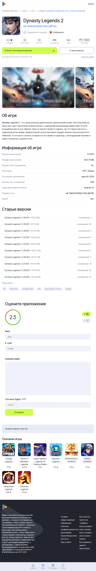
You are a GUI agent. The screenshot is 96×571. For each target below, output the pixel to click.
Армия (68, 289)
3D (4, 289)
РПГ (33, 11)
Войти (91, 4)
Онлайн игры (27, 289)
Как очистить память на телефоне (84, 520)
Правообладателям (69, 536)
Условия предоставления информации (68, 520)
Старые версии (76, 50)
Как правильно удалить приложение (85, 545)
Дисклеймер (66, 532)
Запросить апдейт (87, 57)
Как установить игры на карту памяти (85, 535)
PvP (39, 289)
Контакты (65, 539)
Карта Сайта (66, 542)
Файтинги (14, 289)
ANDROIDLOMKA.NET (10, 11)
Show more (7, 283)
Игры (25, 11)
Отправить (19, 412)
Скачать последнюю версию (18, 50)
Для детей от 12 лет (53, 289)
